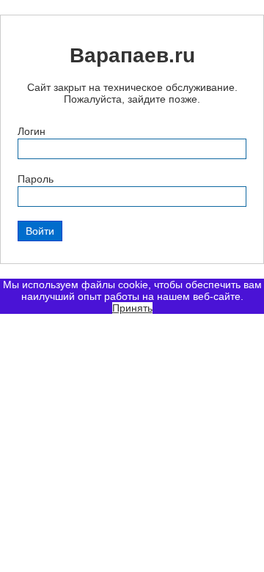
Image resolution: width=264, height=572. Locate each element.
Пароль (36, 179)
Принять (132, 308)
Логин (31, 131)
